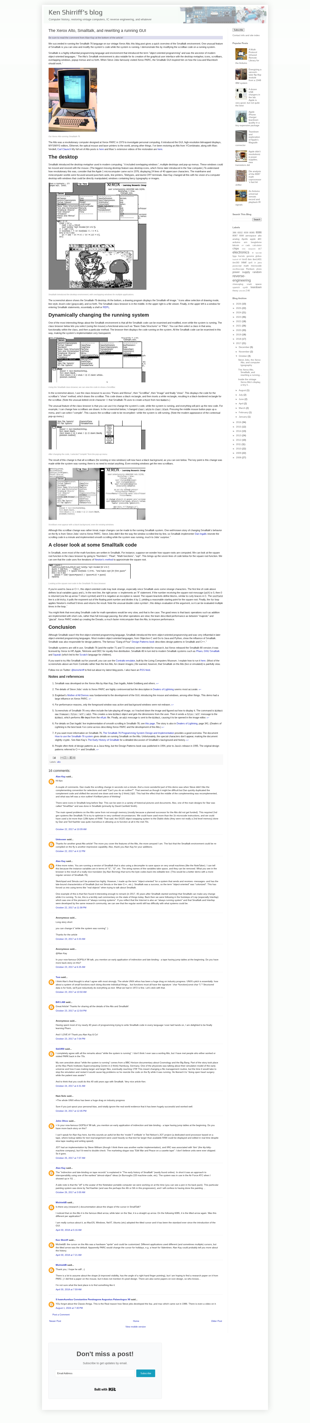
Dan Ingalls (201, 533)
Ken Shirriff (62, 1240)
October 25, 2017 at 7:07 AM (70, 1158)
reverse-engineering (241, 278)
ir (255, 262)
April (241, 403)
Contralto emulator (125, 660)
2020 (239, 330)
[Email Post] (54, 758)
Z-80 (248, 291)
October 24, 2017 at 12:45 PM (71, 1111)
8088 (241, 236)
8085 (252, 232)
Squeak (57, 654)
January (243, 416)
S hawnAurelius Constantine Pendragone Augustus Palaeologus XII (93, 1299)
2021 (239, 325)
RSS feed (145, 670)
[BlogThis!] (65, 757)
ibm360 (235, 263)
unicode (242, 291)
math (246, 265)
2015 (239, 426)
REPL (106, 307)
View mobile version (135, 1326)
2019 (239, 334)
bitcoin (235, 245)
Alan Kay (61, 776)
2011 (239, 444)
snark (249, 284)
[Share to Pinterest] (74, 757)
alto (59, 762)
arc (260, 238)
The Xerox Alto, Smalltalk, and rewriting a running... (250, 372)
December (244, 347)
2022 (239, 321)
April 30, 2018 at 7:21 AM (69, 1255)
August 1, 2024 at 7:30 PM (69, 1308)
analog (235, 239)
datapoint (251, 249)
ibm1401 (257, 259)
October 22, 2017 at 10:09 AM (71, 829)
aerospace (250, 235)
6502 (240, 232)
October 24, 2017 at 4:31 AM (70, 1086)
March (242, 408)
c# (242, 245)
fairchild (259, 253)
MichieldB (61, 1202)
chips (235, 248)
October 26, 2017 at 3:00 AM (70, 1192)
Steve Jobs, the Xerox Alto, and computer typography (249, 363)
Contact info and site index (246, 35)
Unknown (61, 839)
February (244, 412)
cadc (248, 245)
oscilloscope (238, 269)
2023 (239, 317)
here (101, 149)
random (257, 272)
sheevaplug (237, 284)
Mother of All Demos (78, 695)
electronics (240, 252)
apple (253, 239)
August (243, 390)
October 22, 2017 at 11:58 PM (71, 907)
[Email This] (61, 757)
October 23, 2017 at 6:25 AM (70, 967)
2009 (239, 453)
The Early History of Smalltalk (103, 739)
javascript (237, 266)
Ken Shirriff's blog (75, 12)
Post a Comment (61, 1314)
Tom (58, 977)
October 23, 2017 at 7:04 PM (70, 1038)
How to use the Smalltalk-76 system (74, 736)
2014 (239, 431)
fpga (234, 256)
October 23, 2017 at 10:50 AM (71, 992)
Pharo (199, 651)
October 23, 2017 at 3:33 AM (70, 939)
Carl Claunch (64, 149)
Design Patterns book (143, 641)
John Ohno (62, 1121)
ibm (250, 259)
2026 (239, 303)
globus (258, 256)
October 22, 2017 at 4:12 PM (70, 851)
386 (234, 232)
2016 (239, 422)
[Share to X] (68, 757)
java (260, 263)
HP (240, 259)
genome (250, 256)
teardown (256, 287)
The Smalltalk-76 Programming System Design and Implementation (138, 733)
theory (235, 291)
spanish (236, 287)
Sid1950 (60, 1049)
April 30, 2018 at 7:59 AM (69, 1289)
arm (245, 242)
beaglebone (256, 242)
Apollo (245, 239)
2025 (239, 308)
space (258, 284)
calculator (257, 245)
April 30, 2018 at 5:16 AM (69, 1230)
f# (252, 253)
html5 (244, 259)
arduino (236, 242)
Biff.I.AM (60, 1002)
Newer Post (55, 1321)
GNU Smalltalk (212, 651)
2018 (239, 339)
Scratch (83, 654)
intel (243, 262)
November (244, 351)
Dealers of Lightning (163, 689)
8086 (259, 232)
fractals (241, 256)
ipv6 (250, 263)
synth (245, 287)
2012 (239, 440)
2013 (239, 435)
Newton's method (104, 559)
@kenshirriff (77, 670)
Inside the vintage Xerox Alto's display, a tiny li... (249, 382)
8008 (246, 233)
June (241, 399)
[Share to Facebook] (71, 757)
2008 (239, 457)
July (241, 394)
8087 (235, 235)
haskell (235, 259)
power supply (241, 272)
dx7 (260, 249)
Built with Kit (105, 1389)
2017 (239, 343)
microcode (256, 265)
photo (259, 269)
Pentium (250, 269)
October (243, 356)
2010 (239, 448)
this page (150, 723)
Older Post (216, 1321)
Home (136, 1321)
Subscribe (238, 30)
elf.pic (103, 717)
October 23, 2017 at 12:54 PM (71, 1010)
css (243, 249)
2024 (239, 312)
